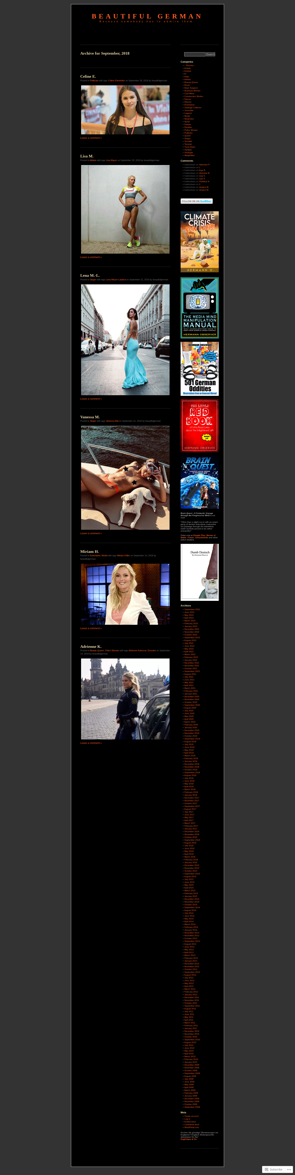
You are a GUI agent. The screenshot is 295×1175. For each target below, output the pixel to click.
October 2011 (190, 1003)
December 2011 (191, 997)
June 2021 (189, 680)
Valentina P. (204, 164)
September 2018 (192, 772)
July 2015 (188, 879)
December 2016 (191, 831)
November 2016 (191, 834)
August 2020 (190, 708)
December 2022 (191, 629)
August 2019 (190, 741)
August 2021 (190, 674)
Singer (93, 279)
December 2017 (191, 798)
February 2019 (191, 758)
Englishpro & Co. (189, 1139)
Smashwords (201, 537)
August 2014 (190, 910)
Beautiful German (147, 16)
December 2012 (191, 964)
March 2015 (189, 890)
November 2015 (191, 868)
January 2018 (190, 795)
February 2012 (191, 992)
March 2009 (189, 1090)
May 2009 (189, 1084)
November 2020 (191, 699)
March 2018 (189, 789)
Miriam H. (89, 551)
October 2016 (190, 837)
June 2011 (189, 1014)
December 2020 (191, 696)
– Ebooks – (189, 65)
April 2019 (189, 753)
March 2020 (189, 722)
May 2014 (189, 919)
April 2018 (189, 786)
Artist (186, 77)
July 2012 (188, 978)
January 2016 (190, 862)
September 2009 (192, 1073)
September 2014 (192, 907)
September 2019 (192, 739)
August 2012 (190, 975)
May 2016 (189, 851)
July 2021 (188, 677)
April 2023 (189, 618)
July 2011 (188, 1011)
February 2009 (191, 1093)
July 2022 (188, 643)
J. (200, 184)
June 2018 (189, 781)
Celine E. (88, 76)
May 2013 (189, 949)
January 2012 (190, 994)
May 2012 (189, 983)
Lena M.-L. (90, 275)
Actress (187, 71)
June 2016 (189, 848)
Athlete (93, 160)
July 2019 (188, 744)
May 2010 (189, 1051)
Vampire (188, 150)
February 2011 (191, 1025)
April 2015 (189, 888)
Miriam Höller (123, 555)
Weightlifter (189, 155)
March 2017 (189, 823)
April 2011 (188, 1020)
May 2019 (189, 750)
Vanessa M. (90, 417)
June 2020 (189, 713)
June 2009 (189, 1082)
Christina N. (204, 181)
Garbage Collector (192, 107)
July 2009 (188, 1079)
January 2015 (190, 896)
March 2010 (189, 1056)
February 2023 (191, 623)
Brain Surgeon (191, 88)
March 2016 (189, 857)
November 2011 (191, 1000)
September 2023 (192, 609)
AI (185, 74)
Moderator (189, 119)
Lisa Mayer (111, 160)
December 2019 (191, 730)
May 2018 (189, 784)
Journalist (188, 110)
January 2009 (190, 1096)
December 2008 (191, 1098)
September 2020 (192, 705)
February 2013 (191, 958)
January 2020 (190, 727)
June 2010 (189, 1048)
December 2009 (191, 1065)
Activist (187, 68)
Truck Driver (189, 147)
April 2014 (189, 921)
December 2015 (191, 865)
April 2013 (189, 952)
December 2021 (191, 663)
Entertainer (95, 555)
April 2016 (189, 854)
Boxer (187, 85)
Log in (187, 1119)
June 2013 (189, 947)
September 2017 (192, 806)
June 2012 (189, 980)
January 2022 (190, 660)
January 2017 (190, 829)
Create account (191, 1116)
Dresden (152, 650)
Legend (188, 113)
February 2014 (191, 927)
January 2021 (190, 694)
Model (104, 555)
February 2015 (191, 893)
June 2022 (189, 646)
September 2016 (192, 840)
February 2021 (191, 691)
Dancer (187, 99)
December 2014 (191, 899)
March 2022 (189, 654)
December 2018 (191, 764)
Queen (187, 136)
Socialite (188, 141)
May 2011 (188, 1017)
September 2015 (192, 874)
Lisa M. (87, 156)
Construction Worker (193, 96)
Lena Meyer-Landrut (116, 279)
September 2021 (192, 671)
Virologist (188, 152)
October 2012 (190, 969)
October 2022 (190, 635)
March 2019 (189, 755)
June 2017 (189, 815)
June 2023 (189, 612)
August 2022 (190, 640)
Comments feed (191, 1124)
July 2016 (188, 845)
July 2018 (188, 778)
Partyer (187, 124)
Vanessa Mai (112, 421)
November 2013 (191, 935)
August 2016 (190, 843)
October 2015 (190, 871)
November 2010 (191, 1034)
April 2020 (189, 719)
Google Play (199, 535)
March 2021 (189, 688)
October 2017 (190, 803)
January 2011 (190, 1028)
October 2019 (190, 736)
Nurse (187, 121)
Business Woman (192, 91)
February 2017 (191, 826)
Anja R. (202, 170)
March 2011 (189, 1023)
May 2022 (189, 649)
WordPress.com (191, 1127)
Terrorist (188, 144)
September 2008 (192, 1107)
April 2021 (189, 685)
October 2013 (190, 938)
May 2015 (189, 885)
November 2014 (191, 902)
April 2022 (189, 651)
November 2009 (191, 1068)
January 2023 (190, 626)
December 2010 (191, 1031)
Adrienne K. (91, 646)
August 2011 (190, 1009)
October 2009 (190, 1070)
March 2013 (189, 955)
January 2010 (190, 1062)
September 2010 (192, 1039)
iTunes (190, 537)
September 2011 (192, 1006)
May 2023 (189, 615)
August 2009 (190, 1076)
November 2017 (191, 800)
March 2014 (189, 924)
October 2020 (190, 702)
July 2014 (188, 913)
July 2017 (188, 812)
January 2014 (190, 930)
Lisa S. (202, 176)
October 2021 (190, 668)
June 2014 (189, 916)
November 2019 (191, 733)
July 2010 (188, 1045)
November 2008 (191, 1101)
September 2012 (192, 972)
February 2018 (191, 792)
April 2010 (189, 1053)
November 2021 (191, 666)
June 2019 (189, 747)
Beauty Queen (97, 650)
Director (187, 102)
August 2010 (190, 1042)
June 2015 (189, 882)
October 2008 (190, 1104)
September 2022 (192, 637)
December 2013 (191, 933)
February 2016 (191, 860)
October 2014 (190, 904)
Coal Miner (189, 93)
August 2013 (190, 944)
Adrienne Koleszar (137, 650)
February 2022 (191, 657)
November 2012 (191, 966)
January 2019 (190, 761)
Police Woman (112, 650)
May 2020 (189, 716)
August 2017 (190, 809)
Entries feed (190, 1122)
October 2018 (190, 770)
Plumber (188, 127)
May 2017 (189, 817)
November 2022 (191, 632)
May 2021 (189, 682)
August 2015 (190, 876)
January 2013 (190, 961)
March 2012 (189, 989)
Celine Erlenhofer (116, 80)
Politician (94, 80)
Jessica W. (204, 187)
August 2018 (190, 775)
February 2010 (191, 1059)
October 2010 (190, 1037)
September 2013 (192, 941)
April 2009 (189, 1087)
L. (200, 167)
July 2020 (188, 710)
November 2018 (191, 767)
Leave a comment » (91, 138)
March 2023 (189, 621)
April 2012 (189, 986)
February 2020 (191, 725)
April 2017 (189, 820)
